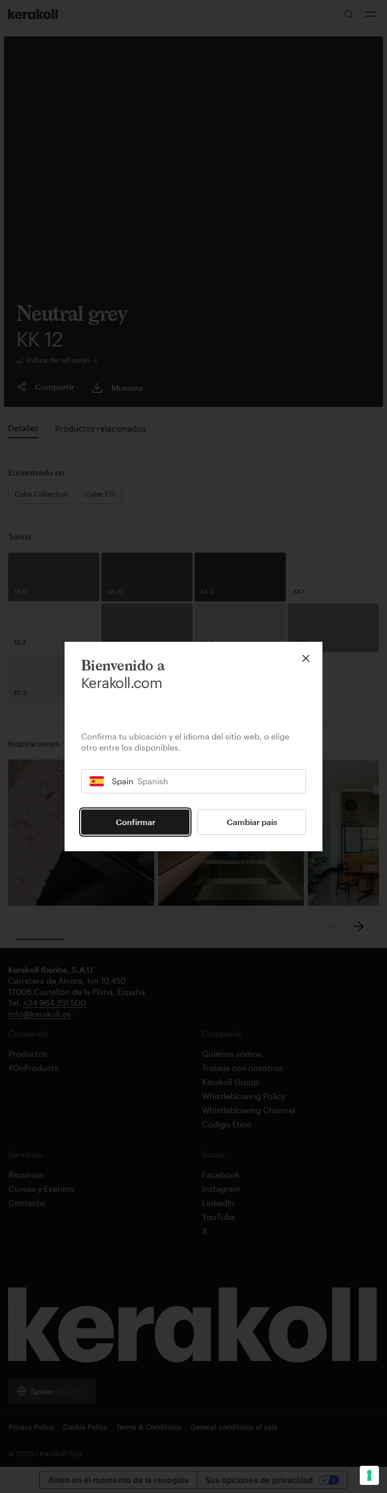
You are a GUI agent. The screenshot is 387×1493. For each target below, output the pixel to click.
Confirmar (135, 822)
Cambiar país (252, 822)
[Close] (306, 658)
